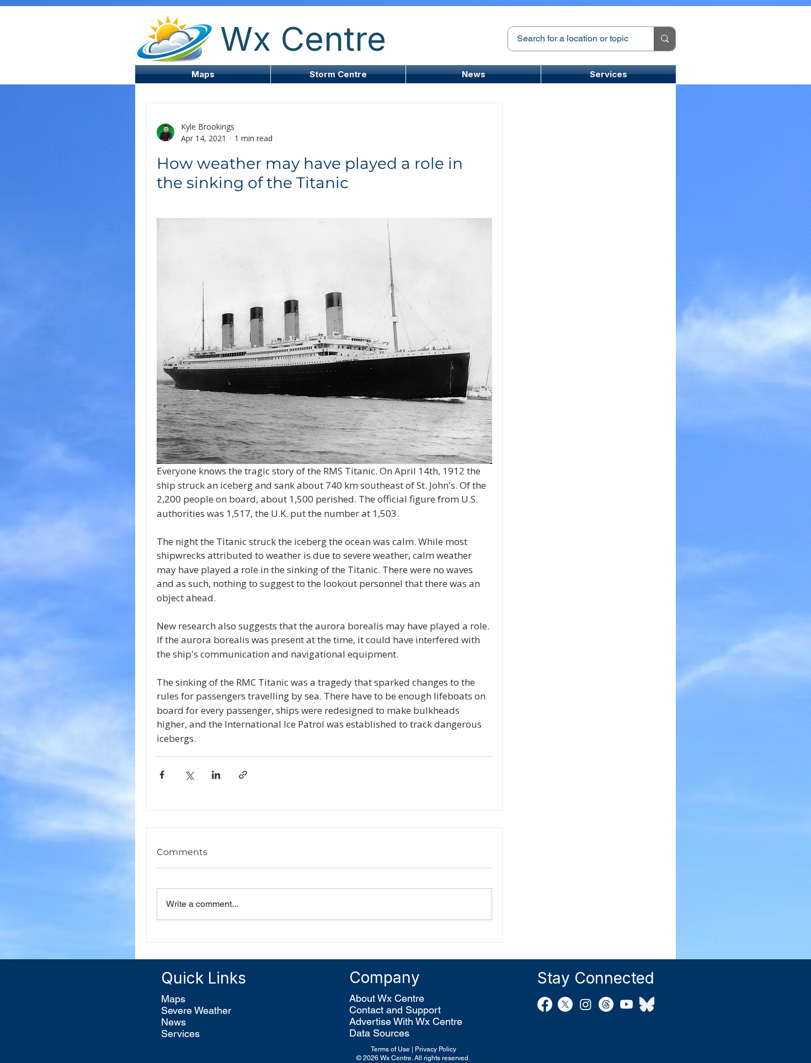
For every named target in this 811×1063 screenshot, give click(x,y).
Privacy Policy (435, 1049)
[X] (565, 1004)
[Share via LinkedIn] (216, 775)
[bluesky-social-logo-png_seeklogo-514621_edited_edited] (646, 1004)
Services (180, 1033)
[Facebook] (544, 1004)
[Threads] (606, 1004)
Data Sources (379, 1033)
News (173, 1022)
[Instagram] (585, 1004)
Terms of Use (390, 1049)
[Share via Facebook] (162, 775)
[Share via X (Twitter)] (189, 775)
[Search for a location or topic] (664, 39)
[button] (338, 74)
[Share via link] (243, 775)
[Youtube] (626, 1004)
